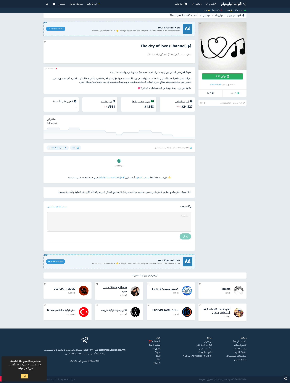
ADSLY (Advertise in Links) (197, 356)
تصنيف (227, 10)
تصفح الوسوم (240, 360)
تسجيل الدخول (76, 4)
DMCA (156, 363)
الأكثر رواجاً (216, 10)
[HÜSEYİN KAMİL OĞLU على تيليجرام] (148, 305)
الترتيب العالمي (182, 101)
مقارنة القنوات (240, 352)
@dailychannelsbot (111, 178)
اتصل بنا (156, 349)
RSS (158, 356)
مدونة (157, 352)
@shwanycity (215, 84)
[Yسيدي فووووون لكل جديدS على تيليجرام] (148, 284)
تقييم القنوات (240, 345)
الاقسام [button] (212, 4)
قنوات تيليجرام (234, 15)
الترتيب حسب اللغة (141, 101)
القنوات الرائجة (239, 341)
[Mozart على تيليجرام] (200, 284)
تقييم (205, 10)
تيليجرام (219, 15)
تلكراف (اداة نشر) (204, 345)
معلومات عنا (154, 345)
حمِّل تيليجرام (205, 349)
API (158, 360)
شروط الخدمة (50, 379)
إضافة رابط (92, 4)
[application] (119, 127)
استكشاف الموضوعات (236, 356)
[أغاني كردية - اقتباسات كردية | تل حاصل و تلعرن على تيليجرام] (200, 305)
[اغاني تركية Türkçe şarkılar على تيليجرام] (45, 305)
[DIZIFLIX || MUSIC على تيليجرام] (45, 284)
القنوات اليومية (205, 352)
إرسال (185, 236)
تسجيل (62, 4)
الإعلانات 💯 (154, 341)
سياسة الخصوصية (66, 379)
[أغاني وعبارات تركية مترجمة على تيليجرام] (97, 305)
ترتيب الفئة (106, 101)
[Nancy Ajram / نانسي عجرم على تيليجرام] (97, 284)
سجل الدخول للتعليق (57, 207)
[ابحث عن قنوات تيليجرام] (47, 4)
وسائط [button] (198, 4)
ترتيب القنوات (240, 349)
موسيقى (206, 15)
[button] (54, 4)
